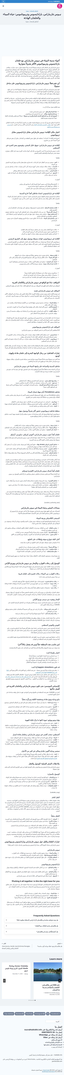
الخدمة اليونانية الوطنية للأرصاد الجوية (46, 758)
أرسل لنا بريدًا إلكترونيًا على (43, 1029)
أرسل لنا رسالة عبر (50, 1035)
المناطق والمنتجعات (34, 11)
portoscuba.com (57, 1061)
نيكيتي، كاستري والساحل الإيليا (42, 125)
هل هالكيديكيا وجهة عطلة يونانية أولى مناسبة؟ (49, 945)
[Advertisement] (32, 42)
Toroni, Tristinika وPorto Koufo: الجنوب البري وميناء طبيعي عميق (16, 968)
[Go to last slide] (59, 981)
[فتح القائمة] (3, 6)
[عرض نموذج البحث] (3, 1)
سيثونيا (27, 11)
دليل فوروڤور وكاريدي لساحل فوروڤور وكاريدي (18, 677)
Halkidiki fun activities (50, 992)
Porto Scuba (46, 1070)
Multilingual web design (48, 1071)
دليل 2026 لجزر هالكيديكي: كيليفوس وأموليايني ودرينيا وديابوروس (51, 987)
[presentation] (48, 971)
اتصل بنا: (52, 1032)
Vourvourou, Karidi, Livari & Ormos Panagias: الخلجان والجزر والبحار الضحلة (16, 946)
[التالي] (4, 981)
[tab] (35, 1000)
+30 (56, 1)
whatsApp (50, 1)
